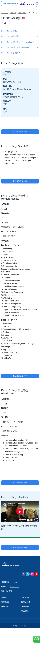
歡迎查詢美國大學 (20, 132)
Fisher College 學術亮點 (10, 36)
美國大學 (13, 13)
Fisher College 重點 (9, 31)
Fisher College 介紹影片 (10, 53)
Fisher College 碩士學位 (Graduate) (15, 47)
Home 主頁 (4, 13)
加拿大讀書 (25, 602)
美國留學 (25, 611)
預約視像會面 (6, 591)
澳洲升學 (25, 607)
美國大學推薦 (22, 13)
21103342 (13, 582)
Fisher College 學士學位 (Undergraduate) (17, 42)
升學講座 (5, 607)
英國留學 (25, 597)
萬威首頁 (5, 597)
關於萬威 (5, 602)
